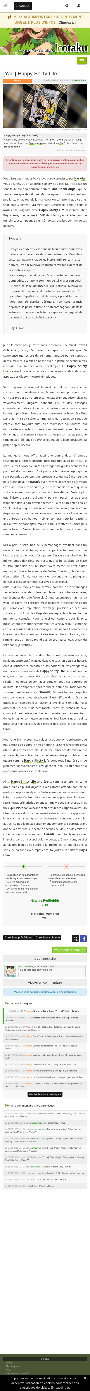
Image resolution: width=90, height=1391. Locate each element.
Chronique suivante (48, 937)
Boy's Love (10, 215)
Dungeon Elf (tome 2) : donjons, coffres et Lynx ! (55, 1064)
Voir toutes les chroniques (45, 1094)
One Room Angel (64, 189)
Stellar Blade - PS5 (56, 1123)
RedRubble (80, 80)
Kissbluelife (27, 967)
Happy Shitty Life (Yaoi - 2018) (21, 135)
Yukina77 (33, 1179)
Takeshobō (35, 143)
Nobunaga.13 (35, 1139)
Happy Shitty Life (52, 210)
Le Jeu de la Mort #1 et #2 (55, 1179)
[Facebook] (83, 938)
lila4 (31, 1186)
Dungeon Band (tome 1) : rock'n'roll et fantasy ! (56, 1011)
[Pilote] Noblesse (46, 1186)
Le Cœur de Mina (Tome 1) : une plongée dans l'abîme (58, 1077)
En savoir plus (60, 1387)
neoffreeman (35, 1129)
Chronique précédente (18, 937)
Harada (79, 178)
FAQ (7, 1369)
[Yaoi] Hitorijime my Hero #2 (58, 1167)
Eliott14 (32, 1157)
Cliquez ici (67, 22)
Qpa (61, 143)
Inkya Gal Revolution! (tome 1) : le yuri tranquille (55, 1071)
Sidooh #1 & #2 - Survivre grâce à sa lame (66, 1173)
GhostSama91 (35, 1123)
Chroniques (12, 1366)
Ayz (31, 1113)
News (8, 1362)
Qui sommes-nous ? (17, 1373)
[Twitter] (76, 938)
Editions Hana (12, 146)
